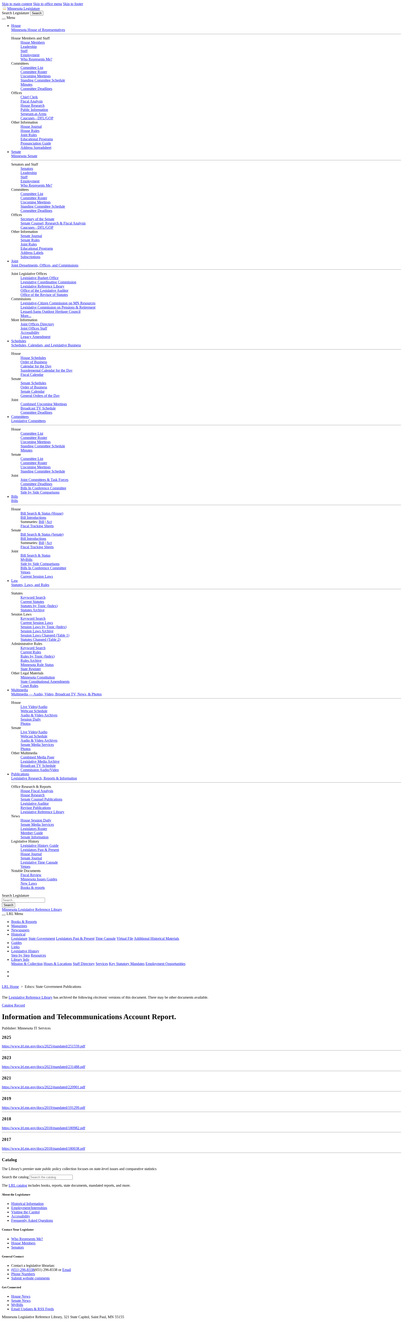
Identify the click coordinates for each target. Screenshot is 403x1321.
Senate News (21, 1301)
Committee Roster (34, 72)
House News (20, 1296)
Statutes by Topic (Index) (39, 606)
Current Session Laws (37, 576)
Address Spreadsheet (36, 148)
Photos (26, 724)
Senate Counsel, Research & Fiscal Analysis (53, 223)
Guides (16, 943)
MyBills (26, 560)
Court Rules (29, 686)
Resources (38, 955)
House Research (33, 105)
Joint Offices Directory (37, 324)
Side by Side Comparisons (40, 492)
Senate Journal (31, 236)
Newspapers (20, 930)
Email (66, 1270)
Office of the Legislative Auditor (44, 290)
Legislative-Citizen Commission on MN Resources (58, 303)
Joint (14, 261)
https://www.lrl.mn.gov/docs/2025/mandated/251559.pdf (43, 1046)
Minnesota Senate (24, 156)
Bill (41, 522)
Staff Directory (84, 964)
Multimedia (19, 690)
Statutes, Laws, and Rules (30, 585)
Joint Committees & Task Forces (44, 480)
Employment (30, 55)
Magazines (19, 926)
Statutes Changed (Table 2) (40, 639)
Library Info (20, 959)
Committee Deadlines (36, 89)
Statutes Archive (33, 610)
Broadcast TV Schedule (38, 408)
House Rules (30, 131)
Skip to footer (73, 4)
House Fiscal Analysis (37, 791)
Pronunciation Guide (36, 143)
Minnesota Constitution (38, 677)
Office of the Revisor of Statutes (44, 295)
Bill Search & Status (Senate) (42, 534)
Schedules (18, 341)
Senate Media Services (37, 745)
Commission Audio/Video (40, 770)
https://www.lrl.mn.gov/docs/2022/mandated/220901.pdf (43, 1087)
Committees (20, 417)
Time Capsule (105, 938)
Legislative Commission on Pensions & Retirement (58, 307)
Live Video (29, 707)
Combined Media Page (37, 757)
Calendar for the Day (36, 366)
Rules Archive (31, 660)
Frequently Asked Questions (32, 1220)
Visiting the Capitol (25, 1212)
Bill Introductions (33, 518)
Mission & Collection (27, 964)
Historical (18, 934)
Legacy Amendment (35, 337)
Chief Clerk (29, 97)
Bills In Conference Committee (43, 488)
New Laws (29, 883)
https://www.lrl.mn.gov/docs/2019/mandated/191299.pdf (43, 1108)
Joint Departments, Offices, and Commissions (44, 265)
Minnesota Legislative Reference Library (32, 910)
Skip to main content (17, 4)
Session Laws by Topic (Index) (43, 627)
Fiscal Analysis (32, 101)
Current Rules (31, 652)
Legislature (19, 938)
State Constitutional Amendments (45, 682)
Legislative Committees (28, 421)
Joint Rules (29, 135)
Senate (16, 152)
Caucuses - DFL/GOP (37, 118)
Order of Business (34, 362)
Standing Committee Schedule (43, 80)
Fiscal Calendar (32, 375)
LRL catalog (18, 1185)
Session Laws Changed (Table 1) (45, 635)
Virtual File (125, 938)
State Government (41, 938)
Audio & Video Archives (39, 715)
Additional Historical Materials (156, 938)
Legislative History (25, 951)
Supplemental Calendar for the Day (47, 370)
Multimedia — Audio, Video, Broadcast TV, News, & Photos (56, 694)
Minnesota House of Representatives (38, 30)
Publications (20, 774)
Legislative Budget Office (40, 278)
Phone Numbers (23, 1274)
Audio (42, 707)
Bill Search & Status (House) (42, 513)
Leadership (29, 47)
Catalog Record (13, 1005)
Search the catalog (15, 1177)
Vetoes (25, 572)
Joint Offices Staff (34, 328)
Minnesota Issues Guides (39, 879)
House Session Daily (36, 820)
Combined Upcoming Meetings (44, 404)
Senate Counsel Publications (41, 799)
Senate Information (35, 837)
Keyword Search (33, 597)
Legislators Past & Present (40, 850)
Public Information (34, 110)
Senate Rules (30, 240)
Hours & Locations (58, 964)
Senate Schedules (33, 383)
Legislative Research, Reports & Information (44, 778)
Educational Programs (37, 139)
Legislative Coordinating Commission (48, 282)
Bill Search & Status (35, 555)
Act (49, 522)
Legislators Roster (34, 829)
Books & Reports (24, 922)
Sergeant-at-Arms (33, 114)
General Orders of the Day (40, 396)
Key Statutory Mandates (127, 964)
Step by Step (20, 955)
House (16, 26)
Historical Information (27, 1204)
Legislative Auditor (35, 803)
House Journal (31, 126)
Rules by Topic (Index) (38, 656)
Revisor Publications (36, 808)
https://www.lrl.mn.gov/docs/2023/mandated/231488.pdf (43, 1067)
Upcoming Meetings (36, 76)
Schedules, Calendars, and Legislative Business (46, 345)
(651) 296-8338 (22, 1270)
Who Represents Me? (36, 59)
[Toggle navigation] (4, 19)
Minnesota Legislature (23, 9)
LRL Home (10, 987)
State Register (31, 669)
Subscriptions (30, 257)
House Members (33, 42)
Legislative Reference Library (42, 286)
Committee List (32, 68)
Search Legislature (15, 13)
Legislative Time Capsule (39, 862)
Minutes (26, 84)
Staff (24, 51)
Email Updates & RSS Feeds (32, 1309)
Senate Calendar (33, 391)
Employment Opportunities (165, 964)
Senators (27, 169)
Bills (14, 496)
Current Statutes (32, 602)
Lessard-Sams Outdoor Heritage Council (50, 311)
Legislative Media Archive (40, 761)
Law (14, 581)
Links (15, 947)
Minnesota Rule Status (37, 665)
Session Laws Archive (37, 631)
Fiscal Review (31, 875)
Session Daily (31, 719)
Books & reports (33, 888)
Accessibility (30, 333)
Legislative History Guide (40, 845)
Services (102, 964)
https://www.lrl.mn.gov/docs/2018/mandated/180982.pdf (43, 1128)
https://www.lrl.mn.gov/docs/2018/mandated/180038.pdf (43, 1148)
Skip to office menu (47, 4)
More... (26, 316)
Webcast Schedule (34, 711)
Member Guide (32, 833)
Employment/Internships (29, 1208)
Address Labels (32, 253)
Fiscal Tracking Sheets (37, 526)
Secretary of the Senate (37, 219)
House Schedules (33, 358)
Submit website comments (30, 1278)
